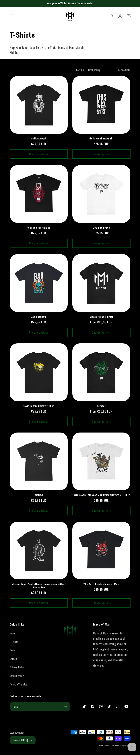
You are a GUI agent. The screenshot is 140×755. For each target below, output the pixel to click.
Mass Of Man (109, 745)
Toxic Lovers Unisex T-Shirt (38, 406)
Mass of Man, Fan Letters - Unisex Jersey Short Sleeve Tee (39, 586)
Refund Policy (17, 676)
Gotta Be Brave (101, 227)
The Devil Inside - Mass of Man (101, 584)
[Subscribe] (66, 706)
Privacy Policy (17, 667)
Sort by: (80, 70)
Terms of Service (18, 684)
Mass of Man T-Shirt (101, 316)
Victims (38, 495)
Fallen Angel (38, 138)
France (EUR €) (20, 740)
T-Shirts (14, 642)
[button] (11, 16)
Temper (101, 406)
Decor (13, 650)
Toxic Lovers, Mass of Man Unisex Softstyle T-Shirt (101, 495)
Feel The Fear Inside (38, 227)
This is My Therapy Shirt (101, 138)
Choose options (38, 154)
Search (13, 659)
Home (13, 633)
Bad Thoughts (38, 316)
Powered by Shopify (122, 745)
